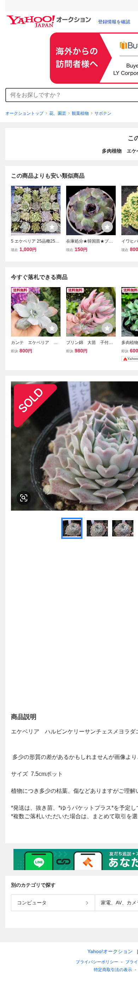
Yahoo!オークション (110, 951)
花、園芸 (57, 113)
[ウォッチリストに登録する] (52, 226)
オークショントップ (24, 113)
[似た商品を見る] (24, 498)
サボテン (102, 113)
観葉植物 (80, 113)
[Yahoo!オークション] (49, 17)
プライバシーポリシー (97, 961)
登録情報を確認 (114, 21)
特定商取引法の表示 (113, 969)
